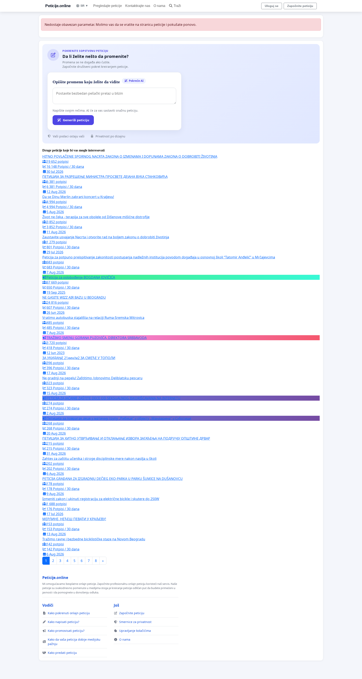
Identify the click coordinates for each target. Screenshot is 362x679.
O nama (159, 6)
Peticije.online (58, 6)
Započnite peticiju (300, 6)
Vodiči (47, 605)
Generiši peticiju (76, 120)
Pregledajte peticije (107, 6)
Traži (177, 6)
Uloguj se (271, 6)
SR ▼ (84, 5)
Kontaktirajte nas (137, 6)
